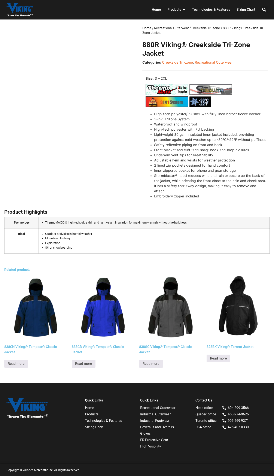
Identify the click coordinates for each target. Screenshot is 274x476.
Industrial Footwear (154, 421)
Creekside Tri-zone (206, 28)
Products (91, 414)
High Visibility (150, 446)
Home (146, 28)
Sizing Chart (94, 427)
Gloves (145, 433)
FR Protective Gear (154, 440)
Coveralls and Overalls (157, 427)
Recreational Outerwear (171, 28)
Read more (16, 364)
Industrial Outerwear (155, 414)
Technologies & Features (103, 421)
